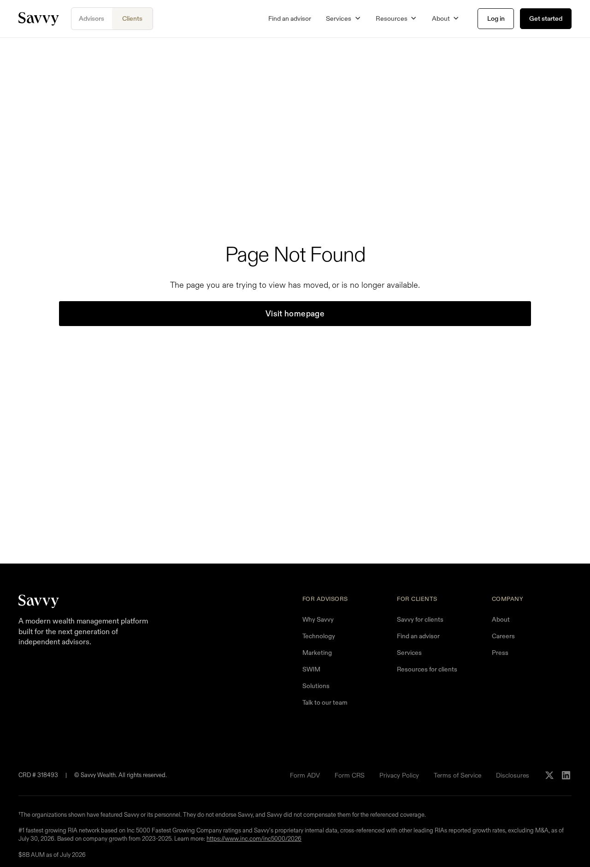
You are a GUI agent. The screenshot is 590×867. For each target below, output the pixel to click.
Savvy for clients (420, 619)
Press (500, 652)
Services (409, 652)
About (501, 619)
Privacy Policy (399, 775)
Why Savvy (318, 619)
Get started (545, 18)
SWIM (311, 669)
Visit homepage (295, 313)
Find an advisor (289, 18)
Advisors (91, 18)
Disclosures (512, 775)
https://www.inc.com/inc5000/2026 (253, 839)
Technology (318, 636)
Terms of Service (457, 775)
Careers (503, 636)
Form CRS (350, 775)
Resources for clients (427, 669)
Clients (132, 18)
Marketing (317, 652)
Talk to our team (325, 702)
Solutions (316, 686)
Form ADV (305, 775)
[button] (343, 18)
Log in (496, 18)
